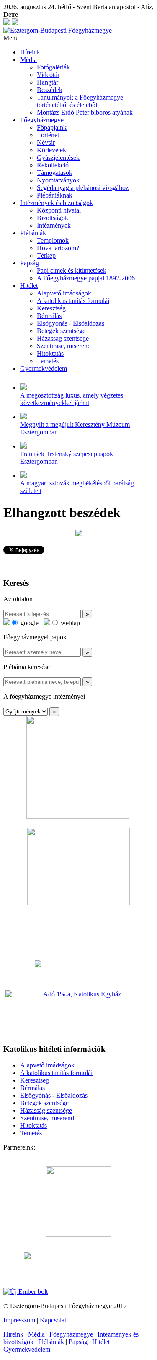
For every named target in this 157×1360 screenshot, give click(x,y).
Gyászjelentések (58, 157)
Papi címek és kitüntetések (71, 270)
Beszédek (49, 89)
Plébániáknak (54, 195)
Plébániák (33, 232)
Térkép (46, 255)
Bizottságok (52, 217)
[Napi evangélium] (78, 971)
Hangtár (47, 82)
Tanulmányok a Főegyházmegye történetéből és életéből (80, 101)
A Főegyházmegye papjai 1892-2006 (86, 278)
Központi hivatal (59, 210)
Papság (29, 263)
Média (28, 59)
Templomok (53, 240)
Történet (48, 135)
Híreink (30, 52)
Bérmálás (49, 315)
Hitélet (29, 285)
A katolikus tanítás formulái (73, 300)
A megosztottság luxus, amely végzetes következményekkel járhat (71, 399)
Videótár (48, 74)
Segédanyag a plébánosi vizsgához (83, 187)
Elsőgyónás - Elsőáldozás (70, 323)
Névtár (46, 142)
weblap (69, 622)
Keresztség (51, 308)
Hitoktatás (50, 353)
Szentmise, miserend (64, 345)
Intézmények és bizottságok (56, 202)
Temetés (48, 360)
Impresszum (19, 1320)
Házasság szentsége (63, 338)
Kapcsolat (53, 1320)
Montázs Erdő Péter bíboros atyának (85, 112)
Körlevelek (51, 150)
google (29, 622)
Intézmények (54, 225)
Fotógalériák (53, 67)
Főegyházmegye (42, 119)
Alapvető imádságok (64, 293)
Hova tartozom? (58, 247)
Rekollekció (53, 165)
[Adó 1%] (78, 1013)
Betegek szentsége (61, 330)
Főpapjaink (52, 127)
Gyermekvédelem (43, 368)
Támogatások (54, 172)
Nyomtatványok (58, 180)
